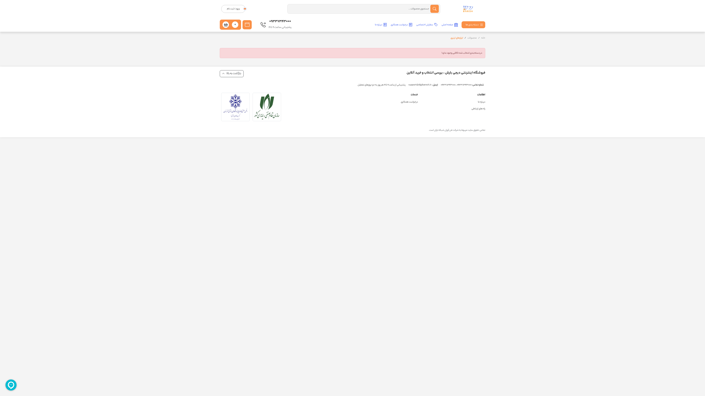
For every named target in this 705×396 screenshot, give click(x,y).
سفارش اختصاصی (424, 25)
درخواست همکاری (399, 25)
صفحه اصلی (447, 25)
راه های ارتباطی (478, 109)
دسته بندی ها (472, 25)
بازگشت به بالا (233, 74)
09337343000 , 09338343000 (462, 85)
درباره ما (379, 25)
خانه (483, 38)
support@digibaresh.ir (423, 85)
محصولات (472, 38)
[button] (247, 24)
